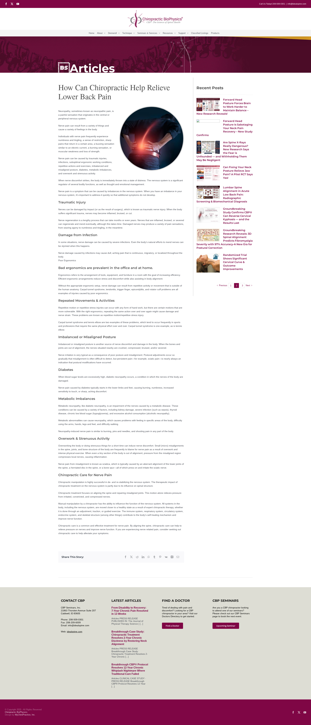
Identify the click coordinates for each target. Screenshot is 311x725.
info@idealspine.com (297, 4)
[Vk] (166, 557)
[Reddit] (137, 557)
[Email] (178, 557)
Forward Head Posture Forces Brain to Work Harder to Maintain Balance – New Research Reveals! (223, 106)
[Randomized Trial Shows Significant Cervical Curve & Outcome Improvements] (208, 263)
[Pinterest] (160, 557)
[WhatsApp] (148, 557)
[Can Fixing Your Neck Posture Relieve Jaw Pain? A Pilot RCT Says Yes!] (208, 174)
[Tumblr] (154, 557)
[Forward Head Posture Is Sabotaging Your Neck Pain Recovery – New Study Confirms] (208, 125)
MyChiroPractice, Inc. (25, 715)
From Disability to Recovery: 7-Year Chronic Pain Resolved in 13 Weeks (129, 610)
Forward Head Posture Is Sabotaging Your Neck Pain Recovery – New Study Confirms (224, 128)
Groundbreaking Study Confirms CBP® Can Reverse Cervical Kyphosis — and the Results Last (237, 215)
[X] (131, 557)
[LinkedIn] (143, 557)
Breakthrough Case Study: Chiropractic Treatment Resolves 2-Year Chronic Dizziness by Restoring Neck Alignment (129, 637)
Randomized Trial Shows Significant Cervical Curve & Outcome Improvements (235, 262)
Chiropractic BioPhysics (16, 712)
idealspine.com (74, 631)
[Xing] (172, 557)
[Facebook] (125, 557)
